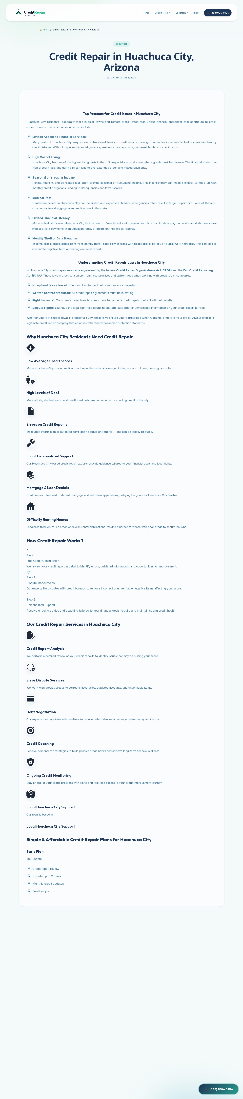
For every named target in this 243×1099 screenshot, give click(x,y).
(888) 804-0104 (217, 12)
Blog (196, 12)
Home (146, 12)
